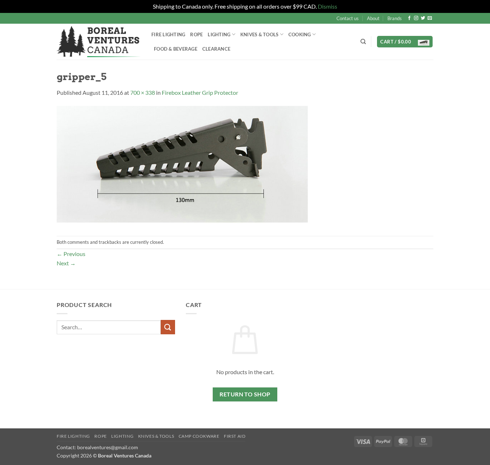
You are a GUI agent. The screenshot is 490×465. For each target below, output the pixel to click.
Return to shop (245, 394)
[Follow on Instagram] (416, 18)
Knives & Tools (156, 436)
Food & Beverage (175, 49)
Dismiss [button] (327, 6)
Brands (394, 18)
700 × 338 (142, 92)
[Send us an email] (430, 18)
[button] (405, 42)
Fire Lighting (168, 34)
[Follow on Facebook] (409, 18)
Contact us (347, 18)
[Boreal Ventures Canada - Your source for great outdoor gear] (99, 41)
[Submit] (168, 327)
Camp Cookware (199, 436)
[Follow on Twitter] (423, 18)
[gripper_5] (182, 165)
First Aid (235, 436)
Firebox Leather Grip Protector (200, 92)
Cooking (299, 34)
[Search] (363, 41)
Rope (196, 34)
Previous (71, 253)
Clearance (216, 49)
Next (66, 263)
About (373, 18)
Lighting (219, 34)
